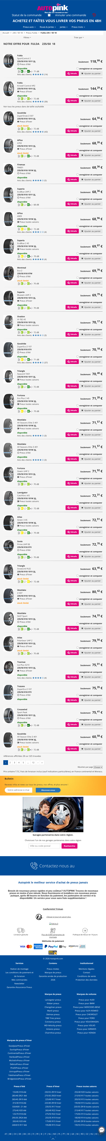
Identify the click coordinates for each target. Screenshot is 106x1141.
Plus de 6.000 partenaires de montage (53, 935)
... (28, 762)
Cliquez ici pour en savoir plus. (58, 917)
